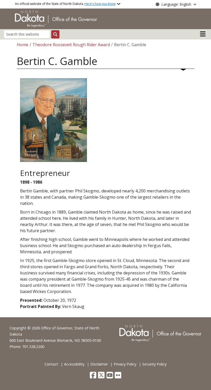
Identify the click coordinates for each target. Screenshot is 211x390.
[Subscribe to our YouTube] (110, 375)
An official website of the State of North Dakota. (65, 4)
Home (22, 44)
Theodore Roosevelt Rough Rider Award (71, 44)
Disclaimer (99, 364)
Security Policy (154, 364)
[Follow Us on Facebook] (93, 375)
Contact (51, 364)
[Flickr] (118, 375)
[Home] (56, 18)
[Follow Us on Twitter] (101, 375)
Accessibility (74, 364)
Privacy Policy (125, 364)
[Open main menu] (202, 34)
